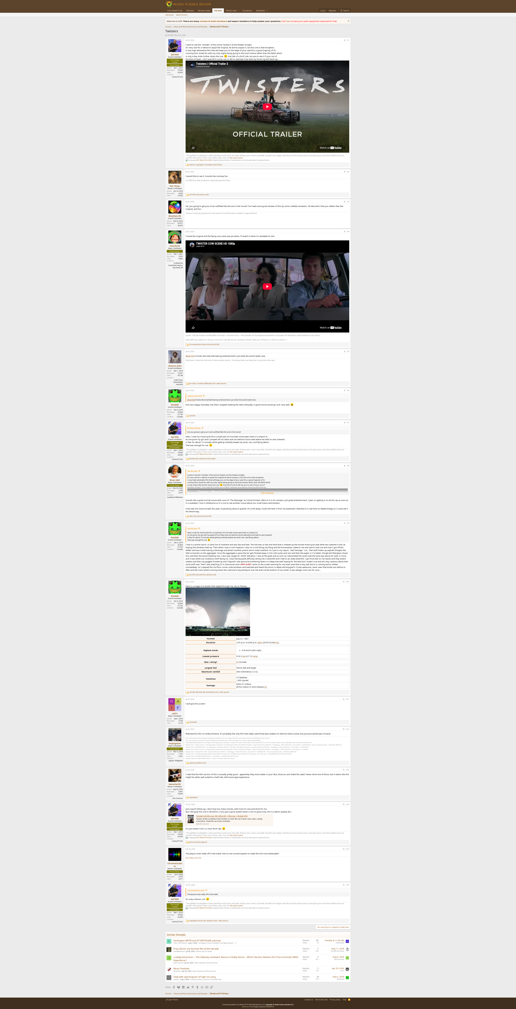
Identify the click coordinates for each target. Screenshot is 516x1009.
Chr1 (342, 971)
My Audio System (236, 158)
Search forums (181, 15)
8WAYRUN (270, 1007)
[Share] (344, 40)
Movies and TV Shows (204, 951)
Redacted (340, 979)
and (199, 195)
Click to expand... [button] (267, 493)
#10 (347, 582)
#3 (348, 201)
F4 (237, 662)
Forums (218, 10)
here (288, 21)
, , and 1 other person (207, 383)
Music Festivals (181, 968)
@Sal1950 (190, 356)
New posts (169, 15)
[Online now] (174, 243)
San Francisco (177, 798)
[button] (239, 10)
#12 (347, 729)
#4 (348, 231)
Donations (247, 10)
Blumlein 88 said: (194, 428)
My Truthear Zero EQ (193, 858)
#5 (348, 351)
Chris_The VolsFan (180, 943)
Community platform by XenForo (243, 1004)
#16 (347, 885)
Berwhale (177, 971)
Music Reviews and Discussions (206, 963)
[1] (264, 686)
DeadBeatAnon (179, 951)
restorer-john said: (194, 396)
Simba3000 (340, 943)
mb (243, 656)
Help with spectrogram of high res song (194, 976)
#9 (348, 523)
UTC (276, 642)
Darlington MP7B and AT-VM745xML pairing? (197, 940)
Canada (180, 417)
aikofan (176, 979)
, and (204, 344)
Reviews (190, 10)
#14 (347, 804)
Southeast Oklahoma (175, 497)
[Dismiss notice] (348, 21)
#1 (348, 40)
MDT (260, 642)
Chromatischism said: (195, 890)
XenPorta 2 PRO (247, 1007)
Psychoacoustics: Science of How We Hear (206, 979)
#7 (348, 422)
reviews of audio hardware (213, 21)
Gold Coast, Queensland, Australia (178, 382)
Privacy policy (335, 999)
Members (260, 10)
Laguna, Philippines (175, 760)
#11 (347, 699)
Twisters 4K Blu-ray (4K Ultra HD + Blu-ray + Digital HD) (222, 816)
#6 (348, 390)
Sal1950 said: (192, 471)
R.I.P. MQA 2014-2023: (204, 160)
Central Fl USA (177, 77)
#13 (347, 770)
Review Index (204, 10)
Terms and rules (321, 999)
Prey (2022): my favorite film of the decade (196, 948)
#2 (348, 172)
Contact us (308, 999)
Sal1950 (170, 35)
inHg (254, 656)
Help (344, 999)
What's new (231, 10)
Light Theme (173, 999)
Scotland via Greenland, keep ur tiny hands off (175, 265)
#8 (348, 465)
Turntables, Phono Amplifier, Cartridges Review (215, 943)
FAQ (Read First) (174, 10)
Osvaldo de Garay (337, 951)
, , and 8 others (205, 165)
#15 (347, 849)
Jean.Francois (178, 963)
